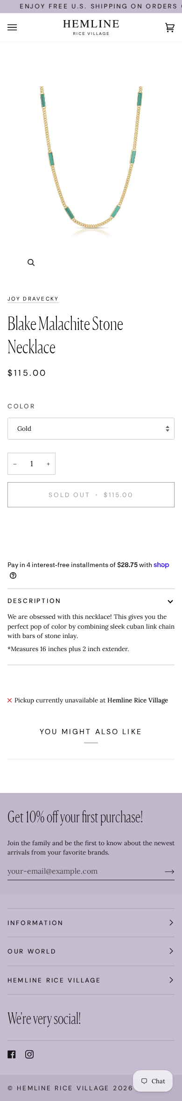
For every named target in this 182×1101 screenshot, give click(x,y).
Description (34, 600)
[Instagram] (29, 1054)
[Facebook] (11, 1054)
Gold (24, 428)
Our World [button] (31, 951)
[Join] (162, 870)
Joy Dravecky (33, 298)
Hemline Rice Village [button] (54, 980)
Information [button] (35, 923)
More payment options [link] (40, 551)
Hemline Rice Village (63, 1088)
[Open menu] (21, 27)
